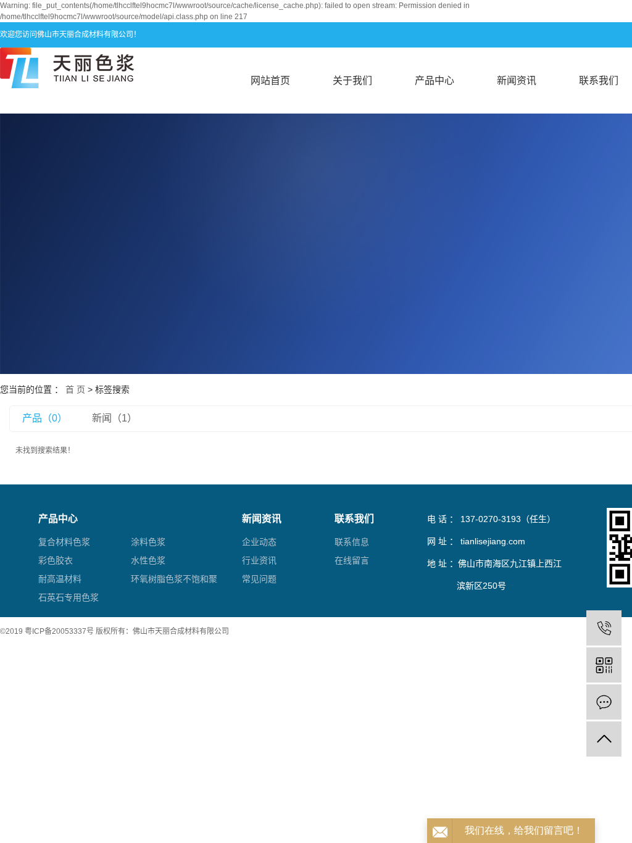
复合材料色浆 (64, 542)
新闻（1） (114, 418)
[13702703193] (604, 628)
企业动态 (259, 542)
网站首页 (270, 80)
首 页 (75, 389)
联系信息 (352, 542)
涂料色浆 (148, 542)
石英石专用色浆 (68, 597)
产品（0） (44, 418)
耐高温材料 (59, 579)
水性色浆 (148, 560)
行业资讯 (259, 560)
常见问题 (259, 579)
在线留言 (352, 560)
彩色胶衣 (55, 560)
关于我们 (352, 80)
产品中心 (434, 80)
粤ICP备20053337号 (59, 631)
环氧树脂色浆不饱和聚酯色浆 (174, 581)
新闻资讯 (516, 80)
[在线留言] (604, 702)
